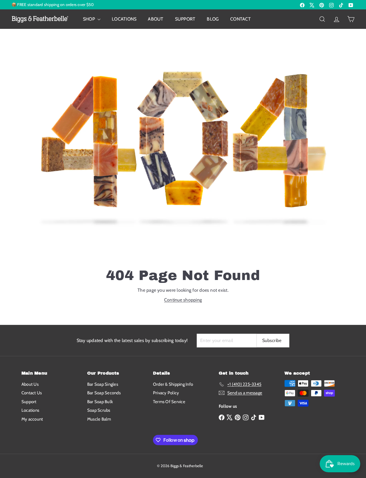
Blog (213, 19)
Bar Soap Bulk (100, 401)
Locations (124, 19)
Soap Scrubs (98, 410)
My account (32, 419)
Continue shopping (183, 300)
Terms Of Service (169, 401)
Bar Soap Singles (102, 384)
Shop (89, 19)
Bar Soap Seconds (104, 392)
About (155, 19)
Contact (240, 19)
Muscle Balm (99, 419)
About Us (30, 384)
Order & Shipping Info (173, 384)
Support (185, 19)
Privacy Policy (166, 392)
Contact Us (31, 392)
